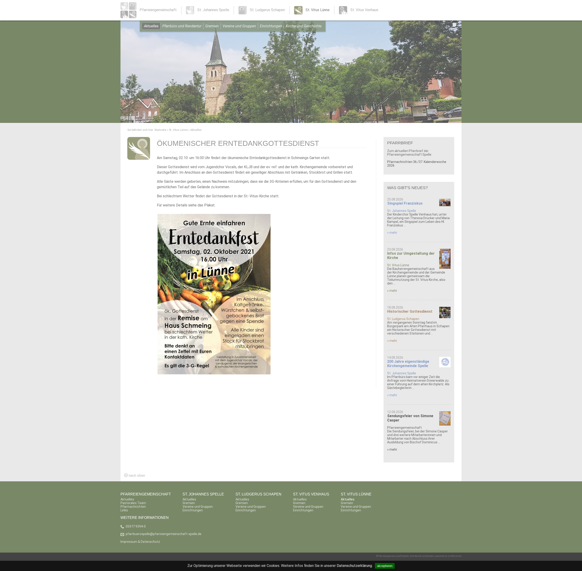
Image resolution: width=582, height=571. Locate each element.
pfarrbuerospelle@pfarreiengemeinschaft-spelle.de (163, 534)
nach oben (136, 475)
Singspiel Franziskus (405, 203)
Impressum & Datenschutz (140, 541)
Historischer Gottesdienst (409, 311)
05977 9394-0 (136, 526)
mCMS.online (455, 556)
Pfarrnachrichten (133, 506)
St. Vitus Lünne (178, 130)
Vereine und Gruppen (239, 26)
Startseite (160, 130)
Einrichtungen (271, 26)
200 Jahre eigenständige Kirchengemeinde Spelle (408, 363)
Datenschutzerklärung (354, 565)
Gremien (212, 26)
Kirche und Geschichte (303, 26)
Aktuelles (151, 26)
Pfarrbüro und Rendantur (181, 26)
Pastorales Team (133, 503)
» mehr (392, 232)
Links (124, 510)
